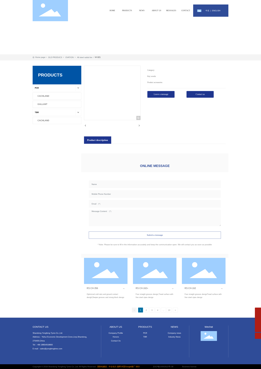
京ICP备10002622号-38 (163, 366)
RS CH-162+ (142, 288)
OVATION (69, 57)
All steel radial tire (84, 57)
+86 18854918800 (45, 345)
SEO (138, 366)
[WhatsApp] (258, 311)
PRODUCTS (145, 327)
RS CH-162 (190, 288)
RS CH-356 (92, 288)
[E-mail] (258, 317)
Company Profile (116, 333)
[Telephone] (258, 323)
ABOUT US (116, 327)
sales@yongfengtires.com (51, 349)
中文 (207, 11)
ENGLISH (216, 11)
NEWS (174, 327)
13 (169, 310)
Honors (116, 337)
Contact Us (116, 341)
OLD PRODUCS (55, 57)
